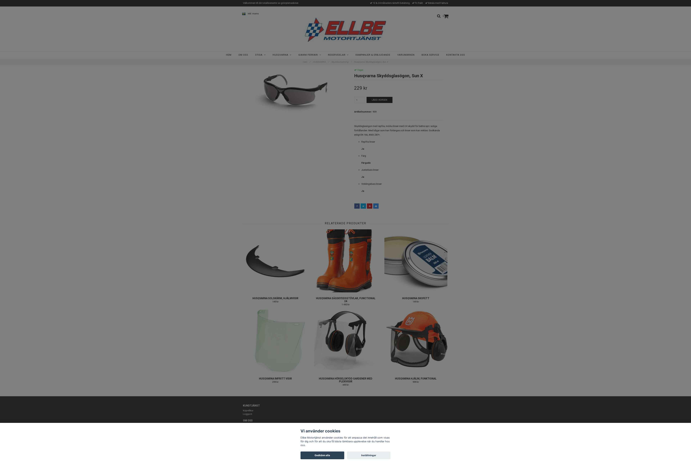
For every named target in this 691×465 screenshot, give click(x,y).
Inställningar (368, 455)
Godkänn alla (322, 455)
